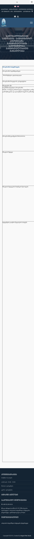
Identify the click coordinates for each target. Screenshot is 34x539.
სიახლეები (4, 9)
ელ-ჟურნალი (5, 11)
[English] (18, 6)
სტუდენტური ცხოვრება (26, 9)
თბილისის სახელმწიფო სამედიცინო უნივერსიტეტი (14, 523)
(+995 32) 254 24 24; (8, 504)
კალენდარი (27, 11)
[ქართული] (15, 6)
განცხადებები (13, 9)
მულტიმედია (18, 11)
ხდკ (11, 11)
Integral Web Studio (25, 536)
